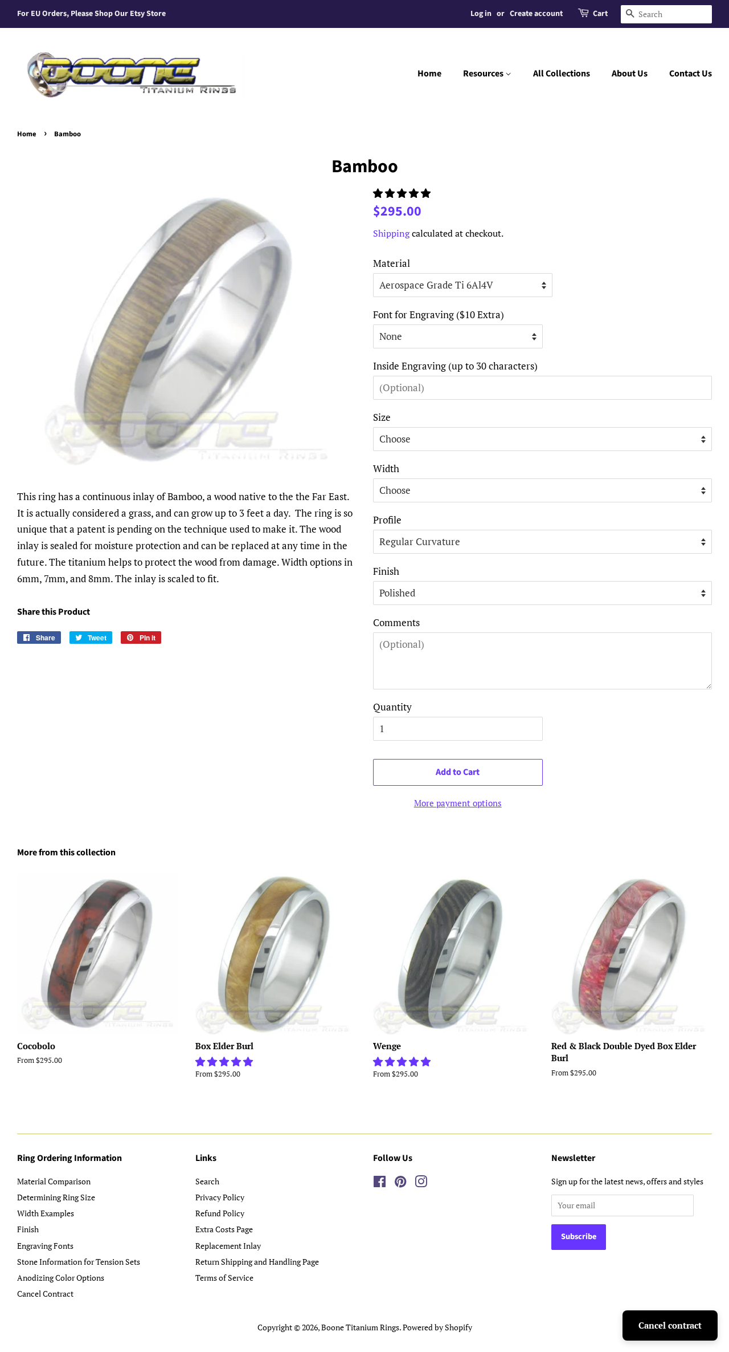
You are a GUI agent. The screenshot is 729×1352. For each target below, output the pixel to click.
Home (429, 73)
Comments (396, 622)
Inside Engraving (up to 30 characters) (455, 365)
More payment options (458, 803)
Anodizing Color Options (60, 1277)
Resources (484, 73)
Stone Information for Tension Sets (78, 1261)
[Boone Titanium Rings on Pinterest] (400, 1183)
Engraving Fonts (45, 1245)
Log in (481, 13)
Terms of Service (224, 1277)
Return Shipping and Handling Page (257, 1261)
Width (386, 468)
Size (382, 417)
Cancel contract (670, 1325)
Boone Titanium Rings (360, 1327)
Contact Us (690, 73)
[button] (403, 193)
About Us (630, 73)
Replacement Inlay (228, 1245)
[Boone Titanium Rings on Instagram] (421, 1183)
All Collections (561, 73)
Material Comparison (54, 1181)
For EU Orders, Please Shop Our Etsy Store (91, 13)
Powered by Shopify (437, 1327)
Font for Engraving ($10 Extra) (438, 314)
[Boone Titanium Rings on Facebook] (379, 1183)
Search (207, 1181)
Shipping (391, 233)
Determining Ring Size (56, 1197)
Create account (536, 13)
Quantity (392, 706)
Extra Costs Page (224, 1229)
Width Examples (45, 1213)
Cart (600, 13)
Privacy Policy (219, 1197)
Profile (387, 519)
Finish (386, 571)
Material (391, 263)
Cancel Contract (45, 1293)
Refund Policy (219, 1213)
